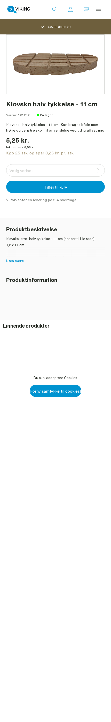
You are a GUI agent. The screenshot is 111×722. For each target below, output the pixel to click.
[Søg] (55, 9)
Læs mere (15, 260)
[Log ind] (70, 9)
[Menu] (98, 9)
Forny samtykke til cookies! (55, 391)
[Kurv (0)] (86, 9)
